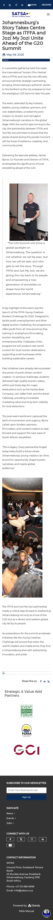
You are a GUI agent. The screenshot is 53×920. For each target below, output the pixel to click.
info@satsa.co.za (23, 890)
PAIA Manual (26, 911)
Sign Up (26, 797)
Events (10, 818)
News (9, 813)
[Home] (21, 14)
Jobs (9, 823)
